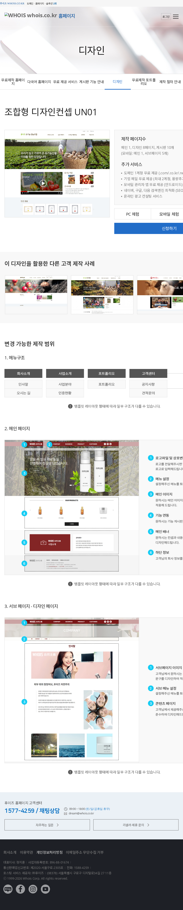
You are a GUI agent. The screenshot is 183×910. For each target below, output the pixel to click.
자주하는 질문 (45, 825)
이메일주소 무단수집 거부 (85, 852)
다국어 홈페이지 (39, 82)
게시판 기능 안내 (91, 82)
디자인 (118, 81)
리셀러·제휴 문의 (133, 825)
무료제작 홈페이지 (13, 81)
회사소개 (10, 852)
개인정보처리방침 (49, 852)
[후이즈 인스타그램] (32, 886)
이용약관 (26, 852)
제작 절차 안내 (170, 82)
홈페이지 (66, 16)
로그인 (166, 17)
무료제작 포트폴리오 (144, 81)
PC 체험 (132, 214)
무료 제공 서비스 (65, 82)
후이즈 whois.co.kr (12, 3)
